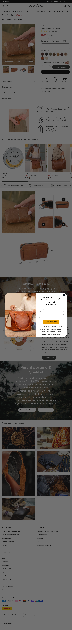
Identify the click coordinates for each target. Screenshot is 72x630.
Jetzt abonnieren (51, 322)
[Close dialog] (64, 295)
